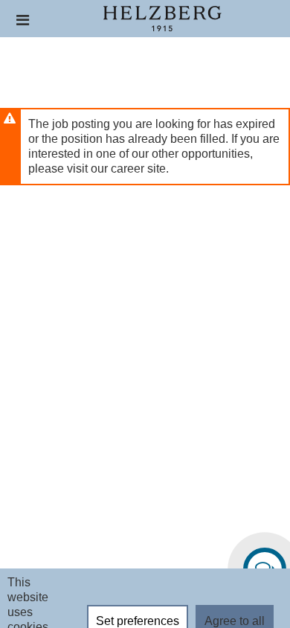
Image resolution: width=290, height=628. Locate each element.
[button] (22, 20)
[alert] (145, 146)
